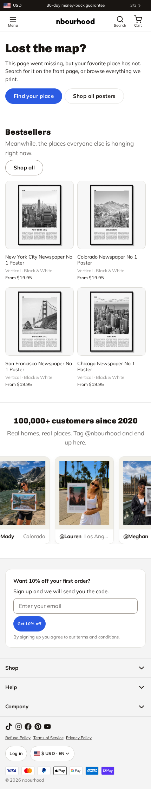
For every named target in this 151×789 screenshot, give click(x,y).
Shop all (24, 167)
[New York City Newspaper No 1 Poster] (39, 215)
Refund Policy (18, 737)
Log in (16, 753)
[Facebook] (28, 726)
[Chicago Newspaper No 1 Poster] (111, 321)
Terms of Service (48, 737)
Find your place (34, 96)
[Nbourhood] (75, 21)
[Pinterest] (37, 726)
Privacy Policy (79, 737)
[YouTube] (47, 726)
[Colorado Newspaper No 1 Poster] (111, 215)
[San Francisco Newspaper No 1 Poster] (39, 321)
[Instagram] (18, 726)
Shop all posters (94, 96)
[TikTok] (8, 726)
